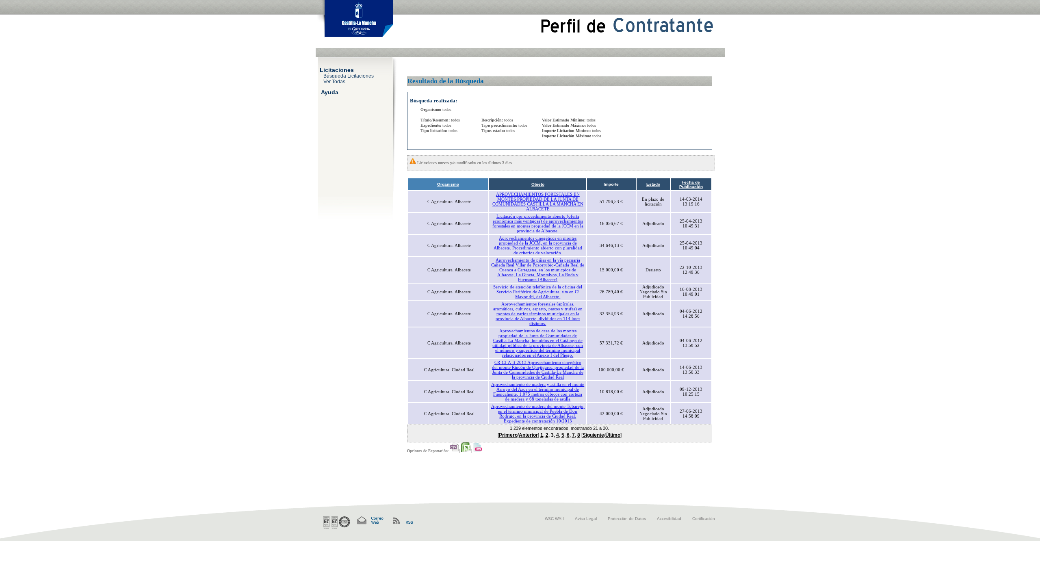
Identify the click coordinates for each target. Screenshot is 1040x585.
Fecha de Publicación (691, 184)
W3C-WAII (554, 518)
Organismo (448, 184)
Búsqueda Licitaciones (348, 75)
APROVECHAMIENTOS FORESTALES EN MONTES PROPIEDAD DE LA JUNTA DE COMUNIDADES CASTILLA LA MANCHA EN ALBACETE (537, 201)
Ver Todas (334, 81)
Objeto (537, 184)
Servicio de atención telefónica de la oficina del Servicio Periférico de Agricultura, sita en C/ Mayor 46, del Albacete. (537, 291)
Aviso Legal (586, 518)
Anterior (528, 435)
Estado (653, 184)
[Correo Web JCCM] (369, 520)
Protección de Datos (627, 518)
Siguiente (593, 435)
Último (612, 435)
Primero (508, 435)
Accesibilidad (669, 518)
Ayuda (329, 92)
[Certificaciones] (336, 522)
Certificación (703, 518)
